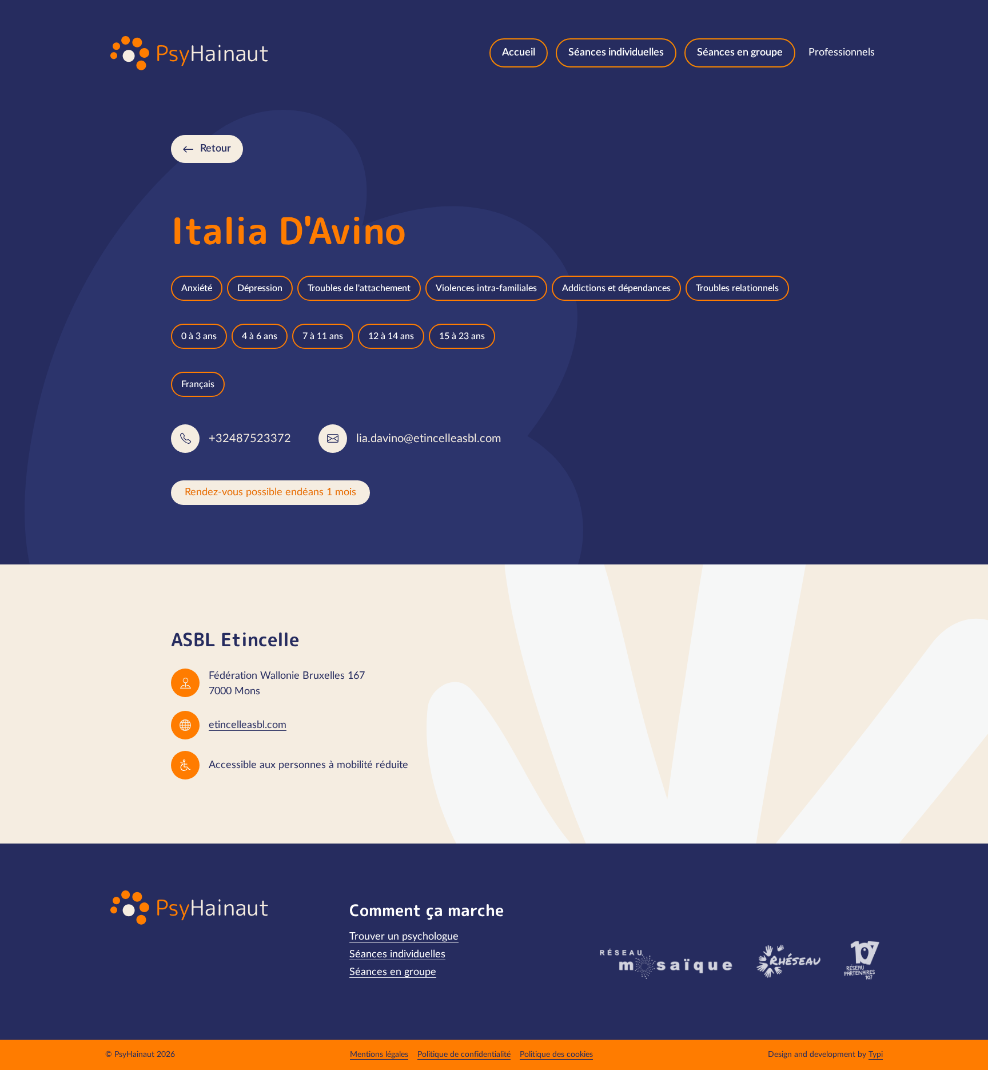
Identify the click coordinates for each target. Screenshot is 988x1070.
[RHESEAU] (787, 960)
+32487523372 (250, 438)
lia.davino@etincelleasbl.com (428, 438)
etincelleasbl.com (247, 725)
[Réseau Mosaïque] (664, 963)
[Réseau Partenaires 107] (861, 960)
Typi (876, 1055)
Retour (215, 149)
